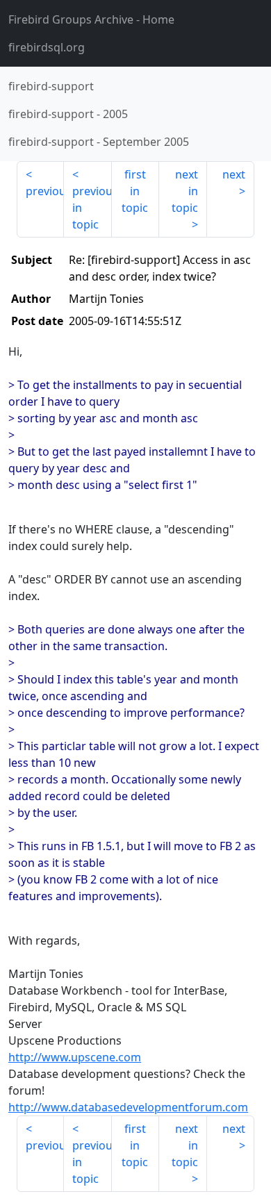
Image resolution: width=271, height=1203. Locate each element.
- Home (91, 19)
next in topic (185, 191)
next (233, 174)
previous (45, 191)
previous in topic (91, 207)
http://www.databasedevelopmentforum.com (128, 1107)
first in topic (135, 191)
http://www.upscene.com (74, 1057)
